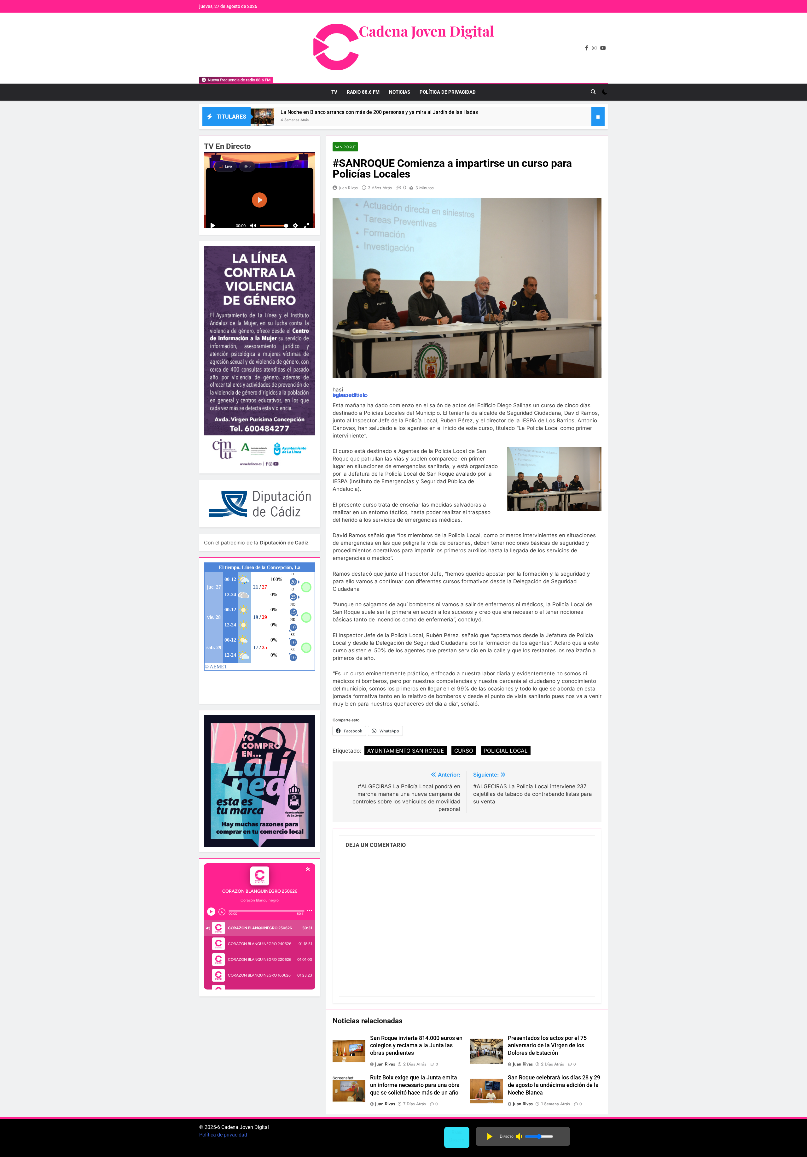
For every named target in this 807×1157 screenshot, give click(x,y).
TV (334, 92)
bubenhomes (349, 395)
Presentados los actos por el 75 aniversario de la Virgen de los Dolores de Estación (547, 1045)
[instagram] (594, 48)
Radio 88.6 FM (363, 92)
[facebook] (586, 48)
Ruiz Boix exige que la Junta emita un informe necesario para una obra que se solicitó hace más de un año (415, 1085)
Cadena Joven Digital (426, 30)
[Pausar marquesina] (598, 116)
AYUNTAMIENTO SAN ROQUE (405, 751)
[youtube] (603, 48)
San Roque (345, 147)
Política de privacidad (223, 1135)
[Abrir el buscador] (593, 91)
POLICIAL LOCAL (506, 751)
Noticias (399, 92)
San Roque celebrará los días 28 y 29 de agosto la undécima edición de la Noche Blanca (554, 1085)
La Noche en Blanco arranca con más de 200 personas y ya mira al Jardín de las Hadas (379, 112)
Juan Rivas (348, 188)
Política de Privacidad (448, 92)
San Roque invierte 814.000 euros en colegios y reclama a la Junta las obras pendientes (416, 1045)
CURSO (463, 751)
